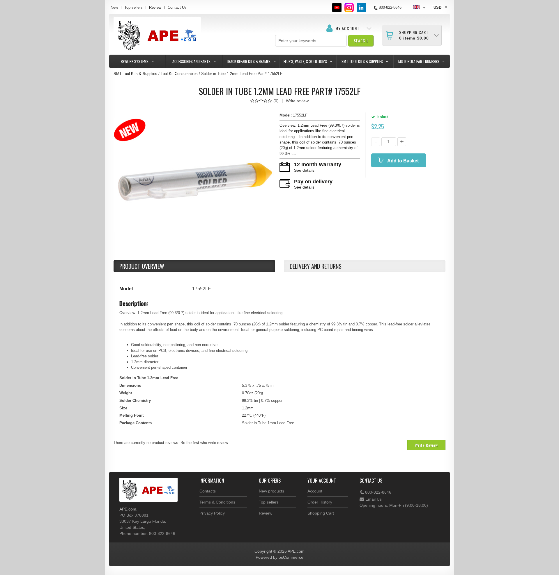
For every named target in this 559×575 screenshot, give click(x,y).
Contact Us (177, 7)
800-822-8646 (378, 492)
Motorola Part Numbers (418, 61)
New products (271, 491)
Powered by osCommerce (279, 557)
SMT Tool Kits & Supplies (362, 61)
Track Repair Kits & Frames (248, 61)
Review (155, 7)
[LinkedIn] (361, 7)
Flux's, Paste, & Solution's (305, 61)
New (114, 7)
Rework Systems (134, 61)
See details (304, 170)
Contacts (207, 491)
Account (314, 491)
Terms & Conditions (217, 502)
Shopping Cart (320, 513)
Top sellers (133, 7)
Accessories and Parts (191, 61)
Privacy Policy (212, 513)
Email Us (373, 499)
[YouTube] (337, 7)
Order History (319, 502)
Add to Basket (402, 160)
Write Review (426, 445)
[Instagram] (349, 7)
